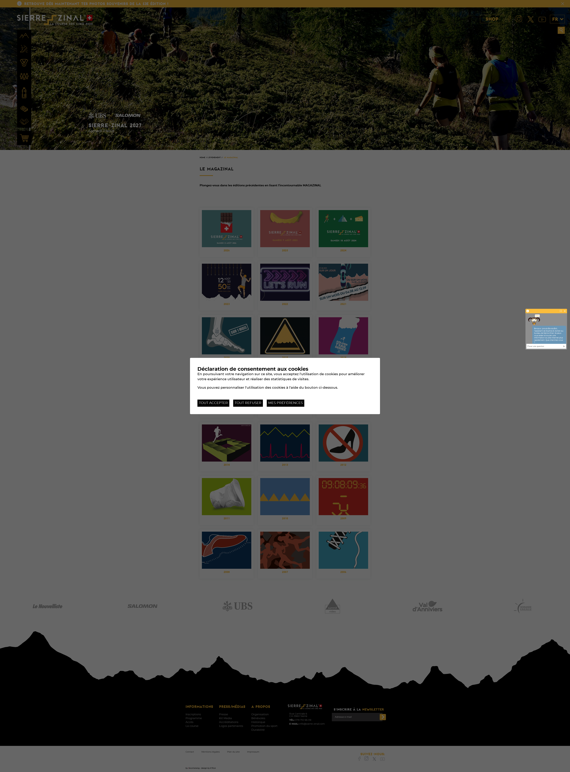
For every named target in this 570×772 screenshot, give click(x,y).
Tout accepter (213, 403)
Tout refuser (248, 403)
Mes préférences (285, 403)
